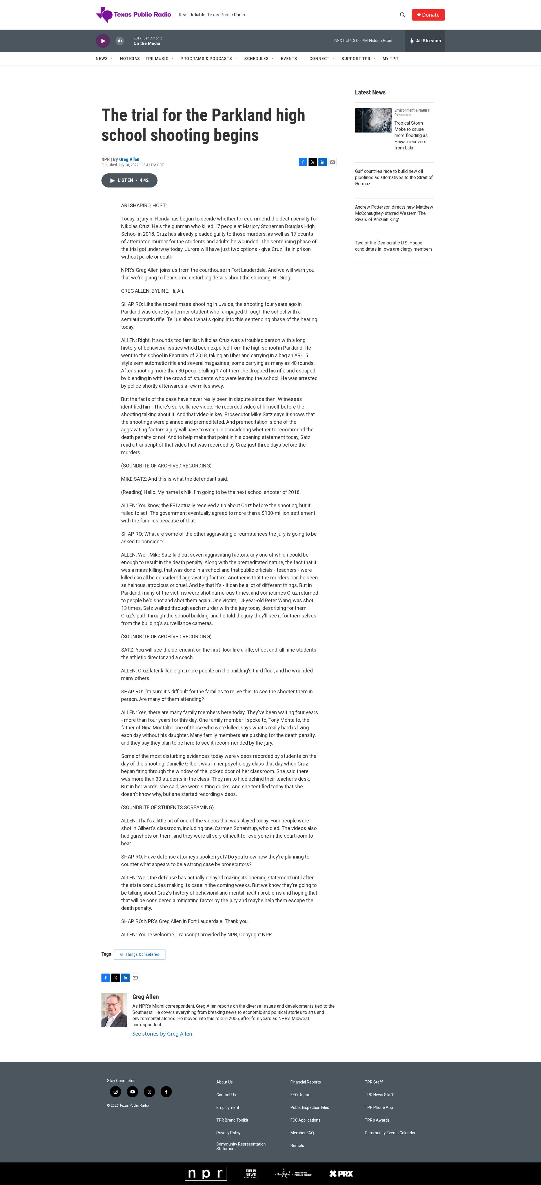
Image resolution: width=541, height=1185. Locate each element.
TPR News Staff (379, 1095)
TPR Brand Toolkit (232, 1120)
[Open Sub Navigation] (112, 58)
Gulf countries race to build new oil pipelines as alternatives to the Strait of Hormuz (394, 177)
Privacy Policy (228, 1133)
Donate (431, 15)
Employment (227, 1107)
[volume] (120, 41)
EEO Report (301, 1095)
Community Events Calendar (390, 1133)
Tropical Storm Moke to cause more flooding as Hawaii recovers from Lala (411, 135)
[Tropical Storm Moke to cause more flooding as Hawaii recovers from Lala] (373, 120)
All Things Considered (139, 954)
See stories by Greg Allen (162, 1033)
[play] (102, 41)
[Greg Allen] (114, 1010)
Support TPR (356, 58)
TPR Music (157, 58)
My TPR (390, 58)
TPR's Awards (377, 1120)
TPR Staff (374, 1082)
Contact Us (226, 1095)
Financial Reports (306, 1082)
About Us (224, 1082)
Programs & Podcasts (206, 58)
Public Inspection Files (310, 1107)
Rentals (297, 1146)
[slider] (129, 41)
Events (289, 58)
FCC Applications (305, 1120)
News (102, 58)
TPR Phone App (379, 1107)
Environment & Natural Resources (412, 112)
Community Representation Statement (241, 1146)
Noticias (130, 58)
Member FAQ (302, 1133)
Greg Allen (129, 159)
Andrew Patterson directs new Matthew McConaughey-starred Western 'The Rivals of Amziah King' (394, 213)
